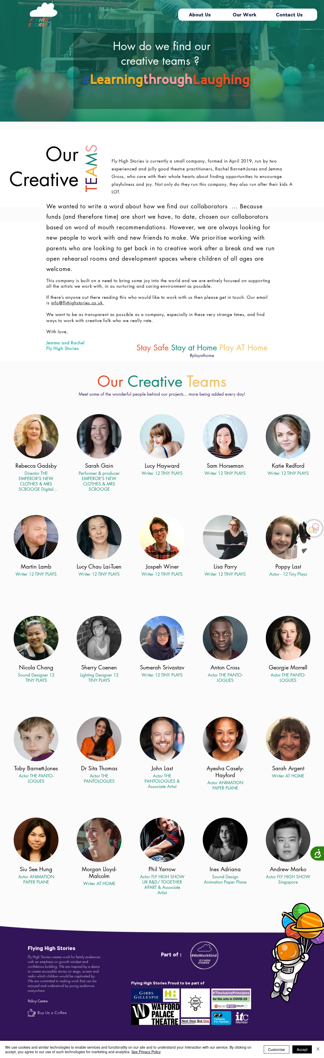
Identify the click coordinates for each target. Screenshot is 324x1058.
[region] (314, 529)
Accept (302, 1049)
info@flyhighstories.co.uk (77, 303)
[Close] (318, 1049)
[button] (313, 528)
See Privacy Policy (146, 1051)
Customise (276, 1049)
